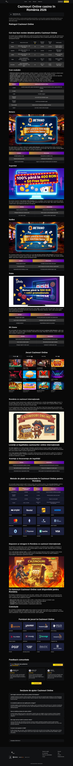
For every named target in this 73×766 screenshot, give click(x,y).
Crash (43, 356)
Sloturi (56, 356)
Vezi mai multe (36, 683)
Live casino (29, 356)
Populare (14, 356)
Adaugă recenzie (58, 664)
